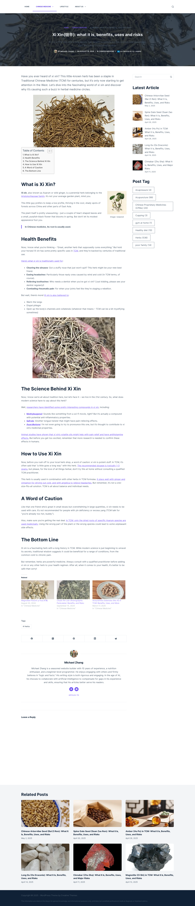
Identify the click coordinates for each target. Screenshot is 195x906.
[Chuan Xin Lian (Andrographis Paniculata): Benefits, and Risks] (73, 589)
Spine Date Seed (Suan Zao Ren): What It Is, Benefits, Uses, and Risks (158, 115)
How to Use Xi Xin (33, 164)
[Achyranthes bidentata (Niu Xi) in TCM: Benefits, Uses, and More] (108, 589)
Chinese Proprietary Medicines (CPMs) (150, 206)
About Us (79, 7)
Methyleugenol (34, 413)
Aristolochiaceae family (33, 196)
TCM (75, 250)
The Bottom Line (33, 171)
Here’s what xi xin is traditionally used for (42, 261)
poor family (143, 245)
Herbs (26, 626)
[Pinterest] (73, 638)
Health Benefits (32, 158)
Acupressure (143, 190)
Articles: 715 (74, 695)
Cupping (141, 215)
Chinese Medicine (43, 7)
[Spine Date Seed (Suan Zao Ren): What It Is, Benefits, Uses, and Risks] (138, 116)
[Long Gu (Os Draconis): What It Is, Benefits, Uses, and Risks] (138, 149)
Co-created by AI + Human (130, 51)
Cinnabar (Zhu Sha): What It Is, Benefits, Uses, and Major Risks (159, 165)
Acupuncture (144, 197)
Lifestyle (64, 7)
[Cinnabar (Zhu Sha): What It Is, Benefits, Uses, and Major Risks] (138, 165)
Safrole (30, 421)
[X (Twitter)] (53, 638)
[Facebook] (31, 638)
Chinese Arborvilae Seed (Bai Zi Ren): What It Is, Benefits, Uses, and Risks (157, 99)
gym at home (143, 222)
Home (27, 7)
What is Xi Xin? (31, 154)
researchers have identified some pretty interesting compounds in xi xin (63, 407)
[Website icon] (71, 689)
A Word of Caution (34, 167)
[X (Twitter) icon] (77, 689)
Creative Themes (69, 895)
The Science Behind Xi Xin (37, 161)
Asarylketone (33, 424)
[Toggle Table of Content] (48, 151)
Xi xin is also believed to (56, 295)
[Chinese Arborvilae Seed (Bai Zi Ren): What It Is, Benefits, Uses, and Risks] (138, 99)
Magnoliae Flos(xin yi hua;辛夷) (34, 600)
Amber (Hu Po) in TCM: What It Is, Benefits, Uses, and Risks (157, 132)
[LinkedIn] (95, 638)
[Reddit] (116, 638)
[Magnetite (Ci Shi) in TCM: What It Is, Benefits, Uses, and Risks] (150, 857)
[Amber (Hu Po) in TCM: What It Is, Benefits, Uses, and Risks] (138, 132)
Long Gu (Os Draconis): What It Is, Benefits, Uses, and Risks (157, 148)
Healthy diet (143, 230)
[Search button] (171, 76)
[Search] (173, 7)
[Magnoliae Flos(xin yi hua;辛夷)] (37, 589)
